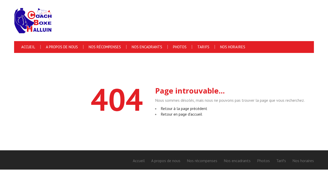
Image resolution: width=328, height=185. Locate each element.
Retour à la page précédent (184, 108)
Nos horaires (232, 46)
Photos (180, 46)
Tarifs (203, 46)
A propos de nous (62, 46)
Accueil (28, 46)
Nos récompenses (105, 46)
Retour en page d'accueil (181, 114)
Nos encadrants (147, 46)
